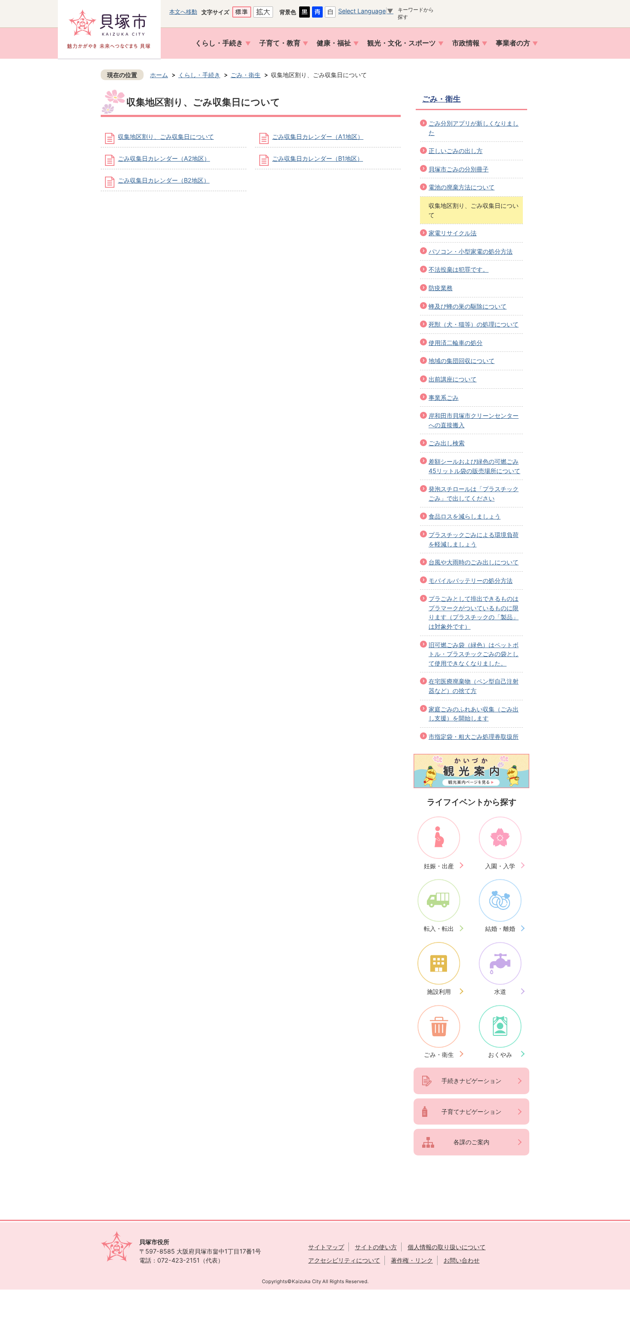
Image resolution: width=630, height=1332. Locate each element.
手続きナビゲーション (471, 1080)
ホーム (159, 74)
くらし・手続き (219, 43)
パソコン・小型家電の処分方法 (471, 251)
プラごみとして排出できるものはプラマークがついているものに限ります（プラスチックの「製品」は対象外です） (474, 612)
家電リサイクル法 (453, 233)
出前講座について (453, 379)
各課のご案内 (471, 1142)
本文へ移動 (183, 11)
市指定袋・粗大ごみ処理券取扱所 (474, 736)
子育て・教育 (279, 43)
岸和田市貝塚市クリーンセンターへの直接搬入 (474, 420)
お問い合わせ (462, 1260)
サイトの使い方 (376, 1247)
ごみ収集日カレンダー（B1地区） (317, 158)
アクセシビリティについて (344, 1260)
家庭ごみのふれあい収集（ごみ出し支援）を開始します (474, 713)
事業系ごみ (444, 397)
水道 (500, 991)
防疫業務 (441, 287)
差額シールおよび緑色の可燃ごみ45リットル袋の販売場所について (474, 466)
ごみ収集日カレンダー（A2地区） (164, 158)
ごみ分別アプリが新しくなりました (474, 128)
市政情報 (466, 43)
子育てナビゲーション (471, 1111)
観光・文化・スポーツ (401, 43)
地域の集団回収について (462, 360)
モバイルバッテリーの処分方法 (471, 580)
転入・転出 (439, 928)
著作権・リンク (412, 1260)
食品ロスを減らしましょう (465, 516)
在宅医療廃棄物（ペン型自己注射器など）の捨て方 (474, 686)
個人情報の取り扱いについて (447, 1247)
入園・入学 (500, 866)
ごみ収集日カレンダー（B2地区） (164, 180)
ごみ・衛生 (246, 74)
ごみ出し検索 (447, 443)
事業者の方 (513, 43)
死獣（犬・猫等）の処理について (474, 324)
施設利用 (439, 991)
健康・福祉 (334, 43)
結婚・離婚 (500, 928)
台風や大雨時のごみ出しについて (474, 562)
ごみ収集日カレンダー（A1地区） (317, 136)
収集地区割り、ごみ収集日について (166, 136)
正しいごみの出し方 (456, 150)
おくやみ (500, 1054)
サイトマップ (326, 1247)
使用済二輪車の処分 (456, 342)
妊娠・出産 (439, 866)
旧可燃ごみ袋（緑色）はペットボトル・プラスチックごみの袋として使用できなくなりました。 (474, 654)
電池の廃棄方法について (462, 187)
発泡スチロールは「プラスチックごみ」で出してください (474, 493)
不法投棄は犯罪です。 (459, 269)
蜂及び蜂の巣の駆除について (468, 306)
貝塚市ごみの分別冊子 (459, 169)
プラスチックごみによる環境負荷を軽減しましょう (474, 539)
